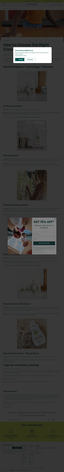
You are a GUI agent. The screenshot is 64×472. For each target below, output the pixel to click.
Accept (21, 59)
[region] (32, 55)
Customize (30, 59)
